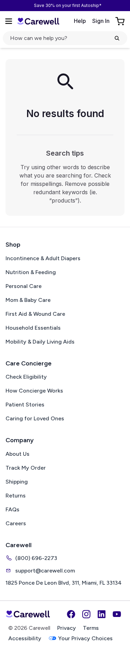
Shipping (17, 481)
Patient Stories (25, 404)
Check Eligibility (26, 376)
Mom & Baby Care (28, 300)
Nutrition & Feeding (31, 272)
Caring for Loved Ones (35, 418)
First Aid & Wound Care (35, 314)
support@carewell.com (45, 570)
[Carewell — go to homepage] (38, 21)
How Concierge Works (34, 390)
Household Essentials (33, 327)
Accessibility (24, 638)
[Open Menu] (8, 21)
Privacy (66, 628)
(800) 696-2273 (36, 558)
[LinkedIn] (101, 614)
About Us (17, 454)
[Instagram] (86, 614)
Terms (91, 628)
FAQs (12, 509)
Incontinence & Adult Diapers (43, 258)
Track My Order (26, 467)
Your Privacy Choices (85, 638)
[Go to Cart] (121, 21)
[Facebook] (71, 614)
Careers (16, 523)
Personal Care (24, 286)
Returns (16, 495)
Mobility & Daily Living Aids (40, 341)
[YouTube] (116, 614)
